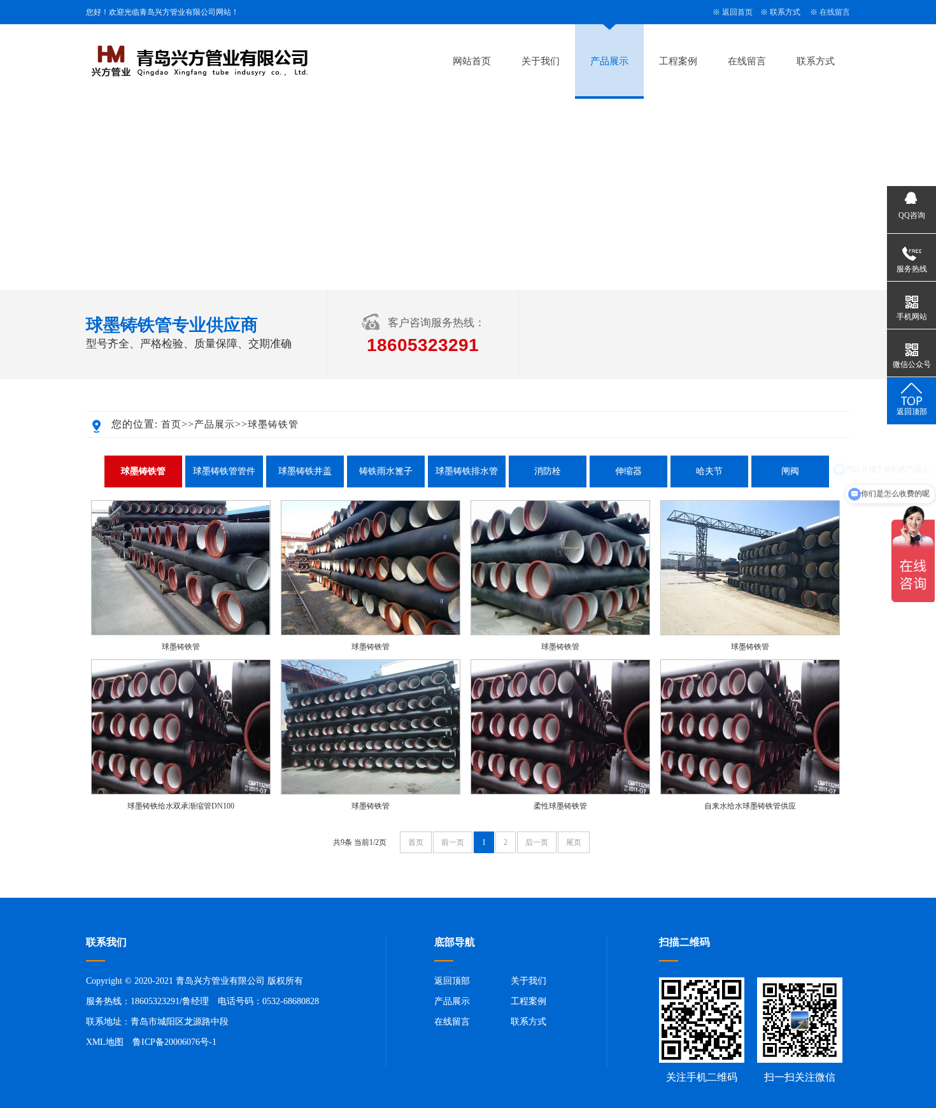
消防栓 (547, 471)
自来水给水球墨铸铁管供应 (750, 806)
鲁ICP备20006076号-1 (174, 1042)
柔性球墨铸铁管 (560, 806)
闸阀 (790, 471)
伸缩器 (628, 471)
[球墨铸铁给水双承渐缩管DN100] (181, 792)
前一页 (452, 842)
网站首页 (472, 61)
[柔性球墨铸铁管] (560, 792)
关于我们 (540, 61)
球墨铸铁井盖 (305, 471)
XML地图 (105, 1042)
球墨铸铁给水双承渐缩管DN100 (180, 806)
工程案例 (678, 61)
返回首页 (737, 12)
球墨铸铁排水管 (467, 471)
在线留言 (834, 12)
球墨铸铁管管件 (224, 471)
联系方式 (785, 12)
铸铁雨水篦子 (386, 471)
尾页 (573, 842)
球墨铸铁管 (273, 424)
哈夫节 (709, 471)
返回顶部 (452, 981)
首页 (171, 424)
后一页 (536, 842)
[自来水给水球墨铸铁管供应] (750, 792)
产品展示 (609, 61)
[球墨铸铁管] (181, 632)
